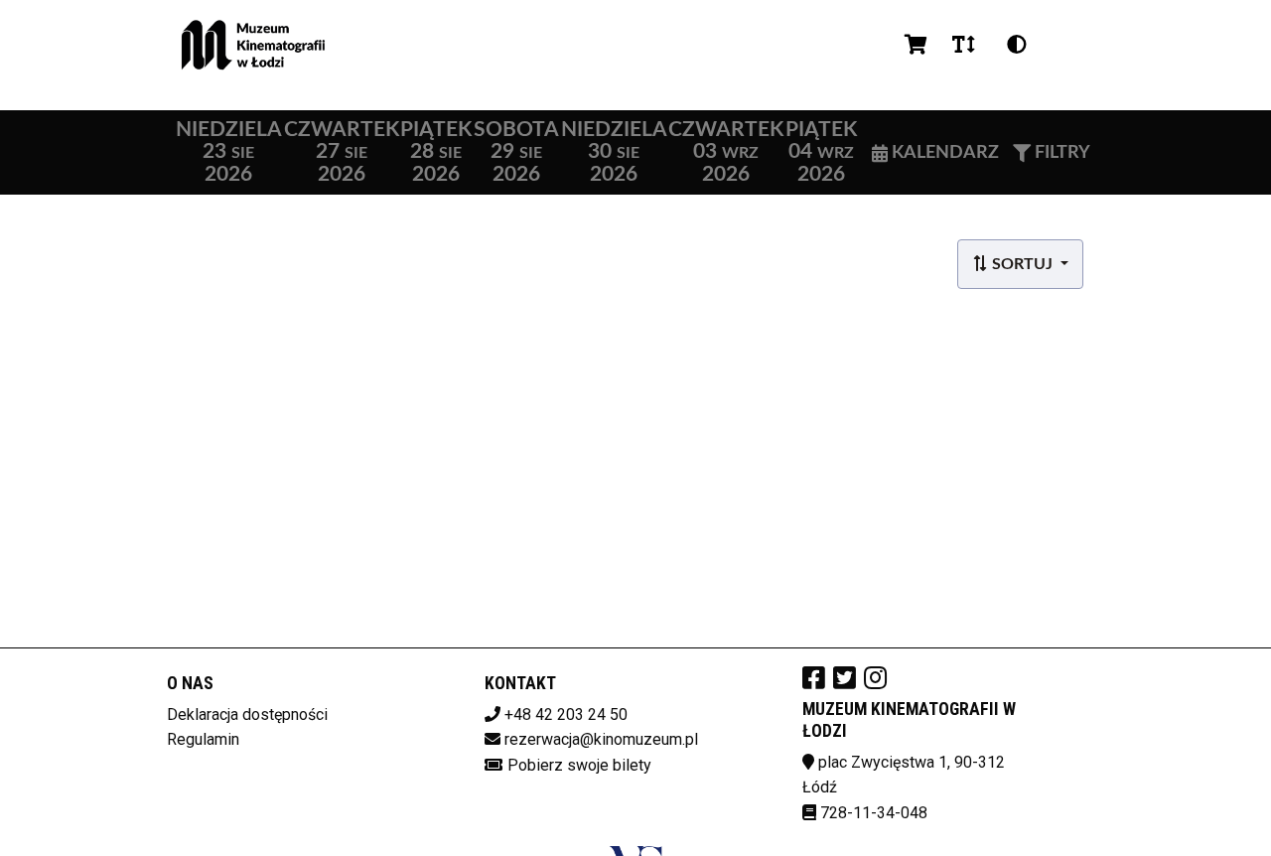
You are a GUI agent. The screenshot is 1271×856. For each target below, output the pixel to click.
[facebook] (813, 677)
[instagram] (875, 677)
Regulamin (203, 739)
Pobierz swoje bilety (579, 765)
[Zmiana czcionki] (963, 44)
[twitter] (844, 677)
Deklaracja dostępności (247, 714)
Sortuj (1022, 264)
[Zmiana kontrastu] (1017, 44)
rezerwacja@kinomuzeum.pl (601, 739)
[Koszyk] (912, 45)
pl (1067, 45)
